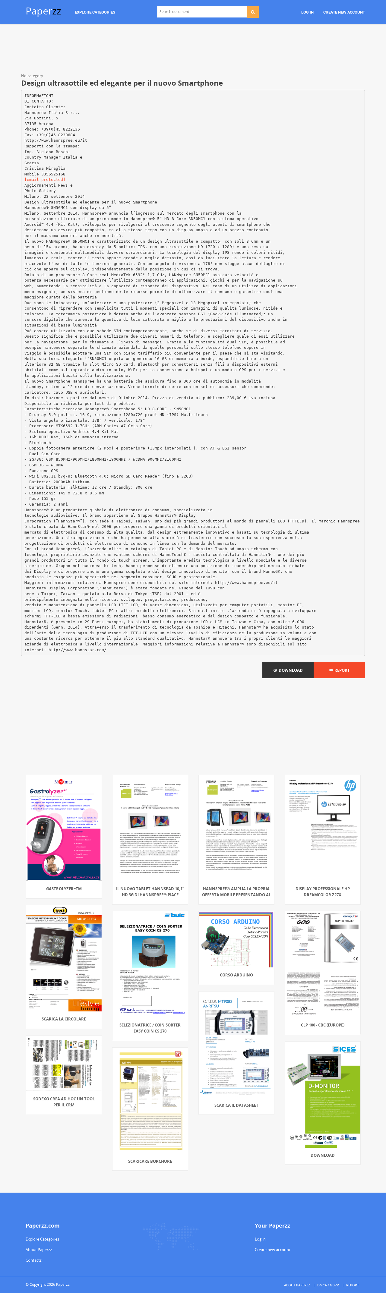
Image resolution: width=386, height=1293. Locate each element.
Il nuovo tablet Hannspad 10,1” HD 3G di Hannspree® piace (150, 891)
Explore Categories (42, 1239)
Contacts (34, 1260)
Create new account (272, 1249)
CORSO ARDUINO (236, 975)
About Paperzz (39, 1249)
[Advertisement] (193, 49)
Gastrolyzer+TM (64, 888)
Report (341, 670)
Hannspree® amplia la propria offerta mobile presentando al (236, 891)
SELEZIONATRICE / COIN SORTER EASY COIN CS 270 (150, 1028)
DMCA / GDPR (328, 1285)
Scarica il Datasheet (236, 1105)
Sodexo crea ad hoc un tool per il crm (64, 1102)
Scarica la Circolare (64, 1019)
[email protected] (44, 179)
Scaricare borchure (150, 1161)
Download (290, 670)
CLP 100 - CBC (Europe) (322, 1025)
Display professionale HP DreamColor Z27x (323, 891)
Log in (260, 1239)
